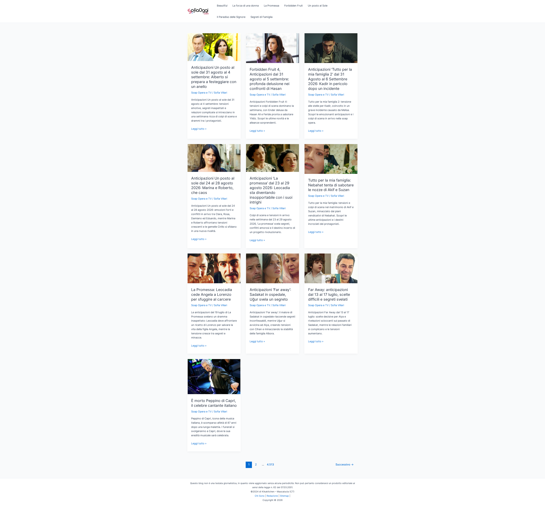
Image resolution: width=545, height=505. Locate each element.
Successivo (345, 464)
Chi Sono (260, 495)
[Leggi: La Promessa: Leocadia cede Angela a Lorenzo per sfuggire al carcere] (214, 268)
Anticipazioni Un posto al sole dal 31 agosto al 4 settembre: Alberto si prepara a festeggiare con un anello (213, 77)
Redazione (272, 495)
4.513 (270, 464)
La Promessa (271, 5)
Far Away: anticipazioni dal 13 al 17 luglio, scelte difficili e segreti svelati (329, 294)
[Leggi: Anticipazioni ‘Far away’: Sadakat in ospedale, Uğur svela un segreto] (272, 268)
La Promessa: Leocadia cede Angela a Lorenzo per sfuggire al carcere (211, 294)
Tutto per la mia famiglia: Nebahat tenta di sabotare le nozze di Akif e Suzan (331, 185)
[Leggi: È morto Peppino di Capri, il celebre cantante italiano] (214, 376)
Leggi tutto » (199, 129)
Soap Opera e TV (201, 92)
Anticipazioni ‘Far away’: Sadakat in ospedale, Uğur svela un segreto (270, 294)
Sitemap (284, 495)
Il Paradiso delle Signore (231, 16)
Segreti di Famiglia (261, 16)
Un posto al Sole (317, 5)
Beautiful (222, 5)
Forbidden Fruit (293, 5)
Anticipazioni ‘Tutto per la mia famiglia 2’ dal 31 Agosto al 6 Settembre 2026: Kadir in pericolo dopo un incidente (330, 79)
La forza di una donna (245, 5)
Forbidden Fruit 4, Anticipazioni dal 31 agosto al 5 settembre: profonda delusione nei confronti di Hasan (269, 79)
